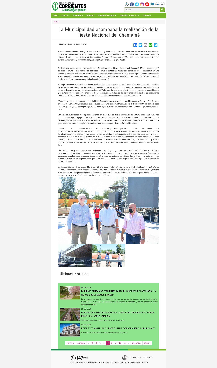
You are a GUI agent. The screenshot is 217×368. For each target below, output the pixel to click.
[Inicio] (70, 6)
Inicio (56, 22)
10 (120, 343)
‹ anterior (81, 343)
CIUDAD (64, 15)
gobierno (77, 15)
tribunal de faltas (128, 15)
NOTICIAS (90, 15)
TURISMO (147, 15)
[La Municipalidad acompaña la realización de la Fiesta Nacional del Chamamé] (108, 210)
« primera (70, 343)
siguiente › (136, 343)
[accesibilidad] (127, 4)
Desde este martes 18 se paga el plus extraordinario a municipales (118, 328)
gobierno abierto (106, 15)
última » (147, 343)
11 (124, 343)
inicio (55, 15)
